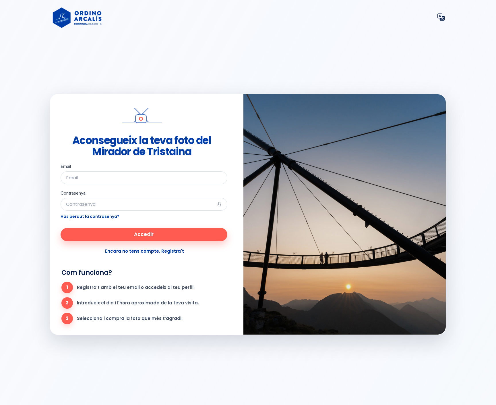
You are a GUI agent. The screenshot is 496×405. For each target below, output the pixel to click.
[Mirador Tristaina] (198, 17)
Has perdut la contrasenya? (90, 216)
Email (66, 166)
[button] (441, 18)
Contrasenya (73, 193)
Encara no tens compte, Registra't (144, 251)
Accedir (144, 234)
